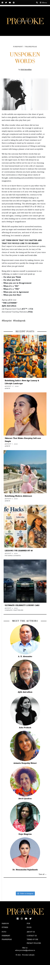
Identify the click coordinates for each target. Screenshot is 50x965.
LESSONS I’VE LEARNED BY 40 (19, 550)
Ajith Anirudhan (25, 692)
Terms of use (32, 939)
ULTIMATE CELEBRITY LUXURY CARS (22, 605)
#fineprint (7, 320)
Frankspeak (31, 46)
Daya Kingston (25, 834)
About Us (31, 932)
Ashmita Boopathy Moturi (25, 763)
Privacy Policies (34, 943)
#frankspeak (19, 320)
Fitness (5, 927)
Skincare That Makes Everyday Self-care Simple (23, 439)
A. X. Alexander (25, 656)
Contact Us (32, 936)
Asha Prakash (25, 727)
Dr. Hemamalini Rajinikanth (25, 870)
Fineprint (6, 936)
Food (29, 927)
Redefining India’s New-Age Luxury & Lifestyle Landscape (22, 382)
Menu (44, 3)
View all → (43, 874)
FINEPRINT (18, 46)
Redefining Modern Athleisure (18, 496)
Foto (4, 932)
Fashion (5, 923)
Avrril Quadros (25, 798)
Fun (28, 923)
